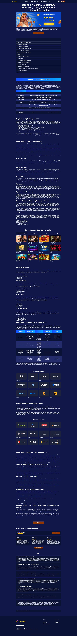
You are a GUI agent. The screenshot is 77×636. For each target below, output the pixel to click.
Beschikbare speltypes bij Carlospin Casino (24, 48)
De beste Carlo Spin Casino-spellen (23, 50)
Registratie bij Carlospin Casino (23, 44)
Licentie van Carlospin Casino (22, 64)
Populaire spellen (21, 233)
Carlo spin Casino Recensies (22, 70)
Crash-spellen (43, 233)
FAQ (18, 72)
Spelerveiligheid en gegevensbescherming (24, 62)
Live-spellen (32, 233)
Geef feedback (56, 532)
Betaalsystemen (20, 54)
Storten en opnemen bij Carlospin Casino (24, 52)
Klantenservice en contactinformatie (23, 66)
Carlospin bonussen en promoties (23, 46)
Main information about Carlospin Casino (24, 42)
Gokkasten (54, 233)
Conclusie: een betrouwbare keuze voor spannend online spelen (28, 68)
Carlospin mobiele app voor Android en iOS (24, 60)
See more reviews (38, 547)
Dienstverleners (20, 58)
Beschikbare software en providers (23, 56)
